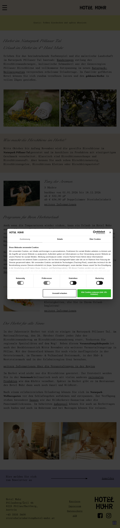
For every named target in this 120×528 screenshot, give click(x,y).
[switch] (46, 283)
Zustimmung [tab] (25, 239)
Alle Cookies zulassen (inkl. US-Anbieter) (94, 293)
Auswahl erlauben (59, 293)
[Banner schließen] (110, 232)
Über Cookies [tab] (95, 239)
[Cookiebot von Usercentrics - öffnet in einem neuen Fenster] (94, 232)
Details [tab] (60, 239)
